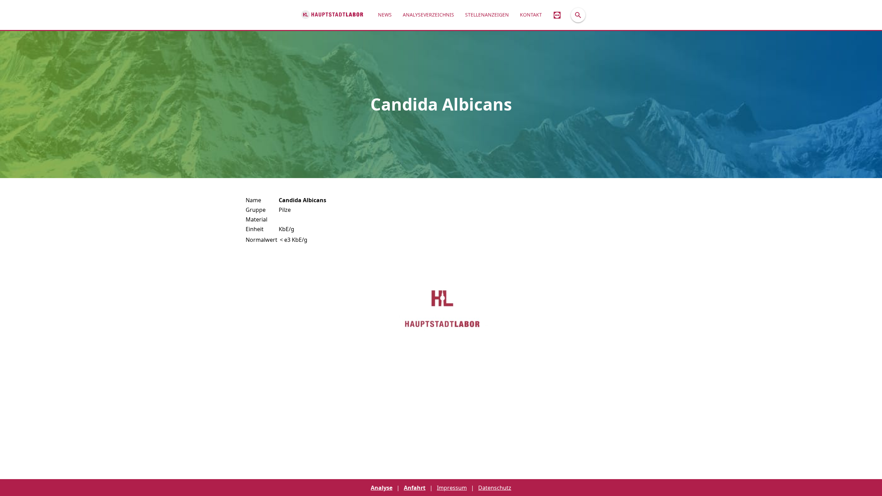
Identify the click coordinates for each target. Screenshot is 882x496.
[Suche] (578, 15)
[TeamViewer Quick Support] (557, 15)
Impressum (452, 488)
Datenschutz (494, 488)
